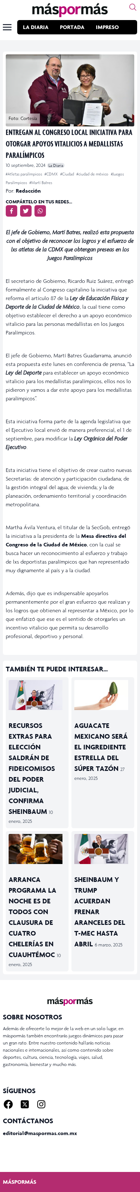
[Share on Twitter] (26, 211)
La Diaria (35, 27)
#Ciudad (67, 174)
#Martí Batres (40, 182)
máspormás (19, 1181)
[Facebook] (8, 1104)
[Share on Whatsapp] (40, 211)
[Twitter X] (24, 1104)
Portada (72, 27)
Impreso (107, 27)
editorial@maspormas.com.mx (40, 1133)
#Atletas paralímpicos (24, 174)
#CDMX (52, 174)
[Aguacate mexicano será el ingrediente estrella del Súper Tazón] (102, 695)
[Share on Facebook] (11, 211)
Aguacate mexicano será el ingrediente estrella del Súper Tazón (101, 747)
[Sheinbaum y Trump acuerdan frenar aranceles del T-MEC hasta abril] (102, 849)
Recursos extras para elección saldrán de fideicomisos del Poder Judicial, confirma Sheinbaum (32, 768)
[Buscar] (133, 7)
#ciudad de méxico (92, 174)
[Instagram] (41, 1104)
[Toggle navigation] (7, 27)
